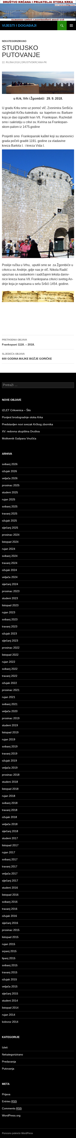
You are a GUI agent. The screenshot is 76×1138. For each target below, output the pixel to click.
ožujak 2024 (9, 570)
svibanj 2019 (10, 746)
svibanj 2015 (10, 965)
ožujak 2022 (9, 682)
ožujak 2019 (9, 760)
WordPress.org (11, 1115)
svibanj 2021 (10, 704)
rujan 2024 (8, 548)
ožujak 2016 (9, 915)
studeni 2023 (10, 598)
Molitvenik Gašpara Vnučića (19, 438)
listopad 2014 (10, 1007)
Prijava (6, 1094)
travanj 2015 (9, 972)
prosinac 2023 (10, 591)
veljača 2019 (10, 767)
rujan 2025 (8, 499)
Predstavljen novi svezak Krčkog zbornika (27, 424)
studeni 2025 (10, 492)
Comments (12, 1108)
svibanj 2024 (10, 555)
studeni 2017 (10, 838)
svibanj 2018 (10, 802)
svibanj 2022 (10, 668)
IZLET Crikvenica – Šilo (16, 410)
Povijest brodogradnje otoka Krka (22, 417)
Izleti (5, 1047)
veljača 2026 (10, 478)
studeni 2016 (10, 887)
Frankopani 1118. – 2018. (18, 342)
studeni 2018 (10, 781)
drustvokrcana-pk (34, 62)
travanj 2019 (9, 753)
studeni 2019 (10, 725)
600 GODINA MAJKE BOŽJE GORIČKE (27, 356)
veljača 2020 (10, 711)
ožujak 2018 (9, 817)
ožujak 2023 (9, 633)
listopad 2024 (10, 541)
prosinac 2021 (10, 690)
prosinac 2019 (10, 718)
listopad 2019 (10, 732)
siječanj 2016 (10, 922)
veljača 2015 (10, 986)
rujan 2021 (8, 697)
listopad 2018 (10, 788)
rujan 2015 (8, 944)
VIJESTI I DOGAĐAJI (19, 25)
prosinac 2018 (10, 774)
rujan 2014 (8, 1014)
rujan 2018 (8, 795)
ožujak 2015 (9, 979)
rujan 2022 (8, 661)
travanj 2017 (9, 866)
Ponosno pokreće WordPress (17, 1133)
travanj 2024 (9, 562)
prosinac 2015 (10, 930)
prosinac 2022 (10, 647)
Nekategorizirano (14, 41)
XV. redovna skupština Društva (21, 431)
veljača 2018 (10, 824)
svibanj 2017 (10, 859)
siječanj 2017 (10, 880)
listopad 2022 (10, 654)
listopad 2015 (10, 937)
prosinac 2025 (10, 485)
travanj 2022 (9, 675)
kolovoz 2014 (10, 1021)
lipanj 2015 (8, 958)
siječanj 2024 (10, 584)
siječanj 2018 (10, 831)
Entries (9, 1101)
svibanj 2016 (10, 901)
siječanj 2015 (10, 993)
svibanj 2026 (10, 464)
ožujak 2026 (9, 471)
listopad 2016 (10, 894)
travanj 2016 (9, 908)
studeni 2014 (10, 1000)
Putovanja (8, 1068)
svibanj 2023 (10, 619)
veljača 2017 (10, 873)
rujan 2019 (8, 739)
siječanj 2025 (10, 527)
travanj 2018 (9, 810)
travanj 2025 (9, 513)
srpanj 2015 (9, 951)
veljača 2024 (10, 577)
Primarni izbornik (71, 25)
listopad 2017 (10, 845)
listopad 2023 (10, 605)
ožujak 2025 (9, 520)
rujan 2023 (8, 612)
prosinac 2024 (10, 534)
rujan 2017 (8, 852)
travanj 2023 (9, 626)
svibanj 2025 (10, 506)
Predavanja (9, 1061)
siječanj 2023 (10, 640)
